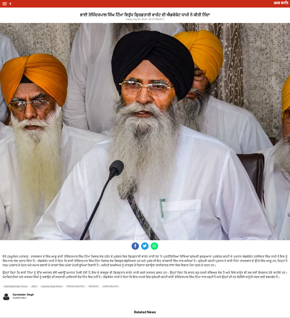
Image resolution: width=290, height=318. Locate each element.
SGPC (34, 286)
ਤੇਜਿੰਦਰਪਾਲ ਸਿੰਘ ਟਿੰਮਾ (75, 286)
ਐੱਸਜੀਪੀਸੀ (93, 286)
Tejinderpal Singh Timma (15, 286)
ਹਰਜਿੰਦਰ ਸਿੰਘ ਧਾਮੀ (110, 286)
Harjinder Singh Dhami (51, 286)
